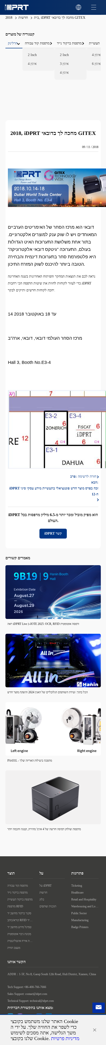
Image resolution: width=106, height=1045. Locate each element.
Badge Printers (79, 927)
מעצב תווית (13, 948)
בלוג (41, 899)
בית (36, 17)
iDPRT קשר (53, 533)
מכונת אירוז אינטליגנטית (20, 941)
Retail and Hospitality (83, 899)
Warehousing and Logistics (85, 906)
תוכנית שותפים (47, 906)
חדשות (23, 17)
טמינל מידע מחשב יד (19, 927)
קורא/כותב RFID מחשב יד (20, 920)
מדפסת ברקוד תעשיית (20, 899)
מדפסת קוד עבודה (17, 885)
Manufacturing (79, 920)
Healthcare (77, 892)
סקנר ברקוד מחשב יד (19, 913)
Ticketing (76, 885)
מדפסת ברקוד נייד (17, 892)
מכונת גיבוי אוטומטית (19, 934)
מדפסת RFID (15, 906)
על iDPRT (45, 885)
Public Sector (79, 913)
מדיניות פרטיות (65, 1038)
